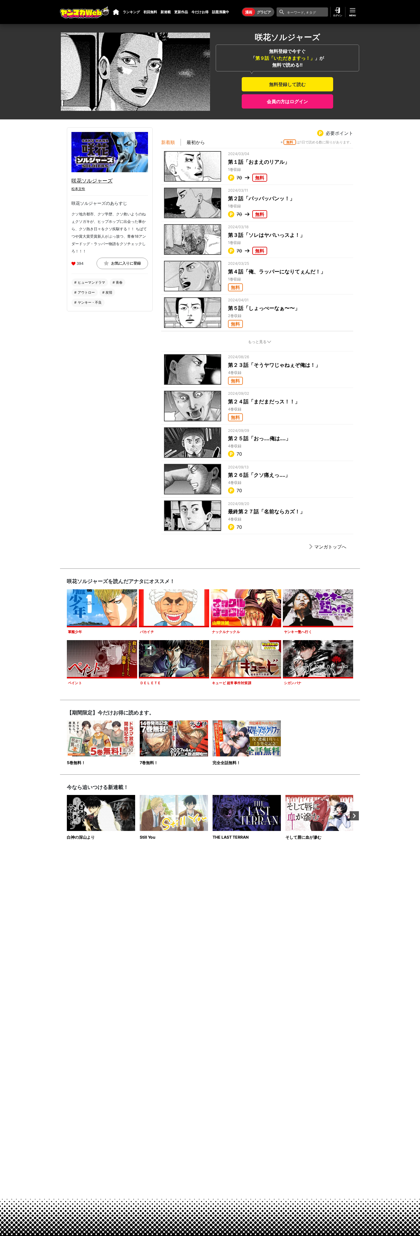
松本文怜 (78, 189)
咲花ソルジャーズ (92, 181)
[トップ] (116, 12)
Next (354, 815)
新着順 (168, 142)
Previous (65, 815)
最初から (196, 142)
